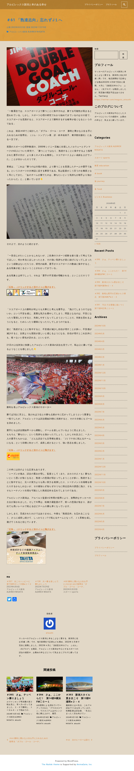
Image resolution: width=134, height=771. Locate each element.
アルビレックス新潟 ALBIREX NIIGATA (27, 32)
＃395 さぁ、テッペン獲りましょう (110, 261)
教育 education (102, 166)
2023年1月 (100, 459)
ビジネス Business (103, 197)
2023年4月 (100, 435)
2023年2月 (100, 451)
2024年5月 (100, 334)
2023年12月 (100, 373)
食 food (98, 189)
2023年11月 (100, 380)
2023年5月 (100, 428)
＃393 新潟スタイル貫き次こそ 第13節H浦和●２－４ (110, 284)
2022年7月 (100, 506)
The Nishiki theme (51, 764)
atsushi (49, 633)
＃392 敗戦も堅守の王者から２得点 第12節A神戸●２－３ (110, 295)
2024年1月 (100, 365)
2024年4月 (100, 341)
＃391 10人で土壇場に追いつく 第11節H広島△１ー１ (110, 307)
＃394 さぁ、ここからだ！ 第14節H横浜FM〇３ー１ (110, 273)
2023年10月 (100, 388)
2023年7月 (100, 412)
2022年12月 (100, 467)
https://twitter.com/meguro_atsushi (113, 100)
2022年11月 (100, 475)
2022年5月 (100, 521)
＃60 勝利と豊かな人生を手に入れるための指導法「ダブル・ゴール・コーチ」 (75, 584)
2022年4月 (100, 529)
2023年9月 (100, 396)
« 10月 (98, 244)
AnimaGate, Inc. (84, 764)
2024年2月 (100, 357)
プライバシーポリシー (94, 4)
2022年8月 (100, 498)
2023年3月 (100, 443)
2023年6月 (100, 420)
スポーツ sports (102, 158)
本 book (98, 173)
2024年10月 (100, 326)
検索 (97, 49)
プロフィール (111, 4)
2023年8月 (100, 404)
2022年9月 (100, 490)
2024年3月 (100, 349)
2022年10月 (100, 482)
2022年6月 (100, 514)
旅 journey (100, 181)
